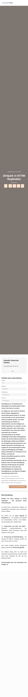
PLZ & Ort (3, 398)
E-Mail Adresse (4, 392)
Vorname (3, 380)
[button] (25, 3)
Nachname (3, 386)
